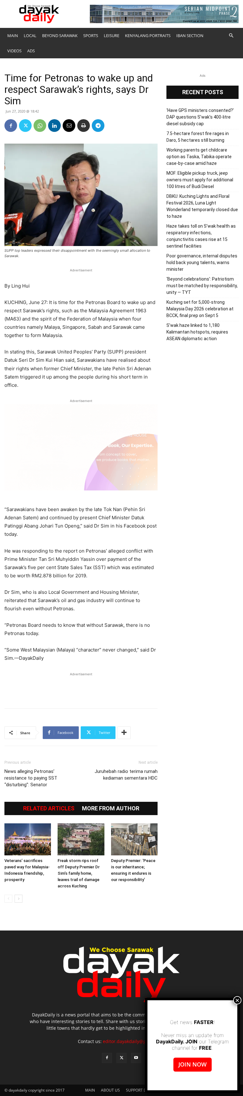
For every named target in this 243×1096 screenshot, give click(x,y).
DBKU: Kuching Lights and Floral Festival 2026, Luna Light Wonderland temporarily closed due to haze (202, 206)
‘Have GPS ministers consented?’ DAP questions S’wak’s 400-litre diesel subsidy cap (200, 117)
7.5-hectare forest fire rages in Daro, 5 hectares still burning (197, 137)
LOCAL (30, 35)
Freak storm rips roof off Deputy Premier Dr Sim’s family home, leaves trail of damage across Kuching (79, 873)
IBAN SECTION (189, 35)
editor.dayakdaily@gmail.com (134, 1041)
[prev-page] (8, 899)
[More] (124, 732)
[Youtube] (136, 1058)
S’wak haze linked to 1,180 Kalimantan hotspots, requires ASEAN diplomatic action (197, 332)
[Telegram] (98, 125)
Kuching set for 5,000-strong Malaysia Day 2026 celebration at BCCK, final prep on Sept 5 (200, 309)
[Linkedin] (54, 125)
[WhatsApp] (40, 125)
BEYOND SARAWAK (60, 35)
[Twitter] (25, 125)
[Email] (69, 125)
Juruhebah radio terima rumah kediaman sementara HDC (126, 774)
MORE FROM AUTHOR (110, 808)
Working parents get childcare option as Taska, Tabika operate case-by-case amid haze (199, 156)
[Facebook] (10, 125)
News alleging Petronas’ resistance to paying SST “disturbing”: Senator (30, 778)
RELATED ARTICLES (48, 808)
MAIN (12, 35)
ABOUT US (110, 1090)
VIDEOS (14, 51)
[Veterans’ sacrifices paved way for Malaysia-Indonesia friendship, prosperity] (27, 839)
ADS (31, 51)
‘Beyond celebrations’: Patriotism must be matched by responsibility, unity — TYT (202, 285)
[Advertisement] (81, 687)
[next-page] (18, 899)
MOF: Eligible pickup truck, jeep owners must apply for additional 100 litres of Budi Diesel (199, 180)
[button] (231, 36)
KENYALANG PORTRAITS (148, 35)
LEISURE (111, 35)
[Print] (83, 125)
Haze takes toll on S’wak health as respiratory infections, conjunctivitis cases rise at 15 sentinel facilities (201, 236)
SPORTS (90, 35)
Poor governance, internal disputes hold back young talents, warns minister (201, 262)
